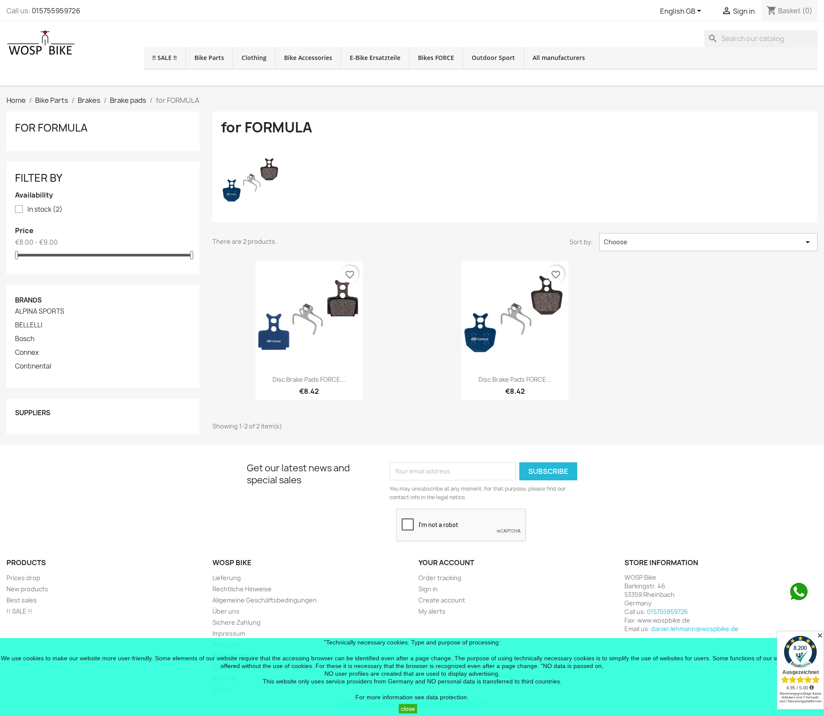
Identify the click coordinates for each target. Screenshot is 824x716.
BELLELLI (28, 325)
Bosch (24, 339)
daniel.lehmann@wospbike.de (695, 629)
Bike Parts (209, 58)
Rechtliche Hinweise (242, 589)
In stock (45, 209)
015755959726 (56, 10)
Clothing (254, 58)
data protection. (447, 697)
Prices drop (23, 578)
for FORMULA (51, 127)
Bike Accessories (308, 58)
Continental (33, 366)
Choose (708, 242)
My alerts (431, 611)
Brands (28, 300)
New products (27, 589)
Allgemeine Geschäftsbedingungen (264, 600)
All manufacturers (559, 58)
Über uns (225, 611)
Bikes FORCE (436, 58)
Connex (27, 352)
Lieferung (226, 578)
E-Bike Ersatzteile (375, 58)
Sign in (428, 589)
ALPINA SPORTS (39, 311)
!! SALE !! (164, 58)
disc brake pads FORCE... (309, 379)
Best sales (21, 600)
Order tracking (439, 578)
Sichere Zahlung (236, 622)
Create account (441, 600)
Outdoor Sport (493, 58)
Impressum (228, 633)
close (408, 708)
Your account (446, 562)
